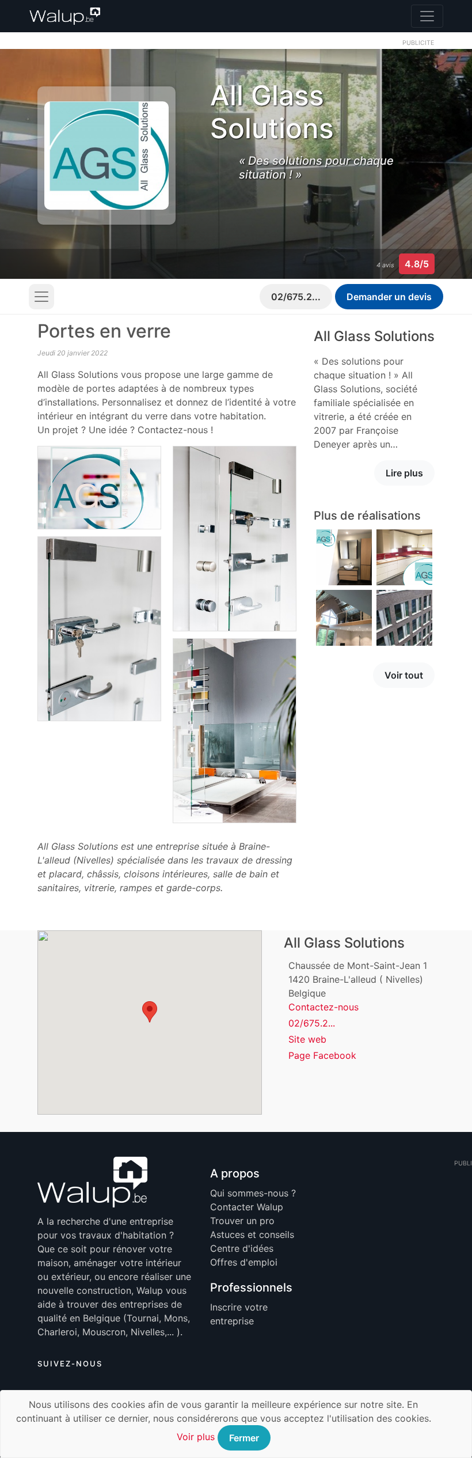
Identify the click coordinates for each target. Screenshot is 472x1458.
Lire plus (404, 473)
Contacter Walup (246, 1207)
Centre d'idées (241, 1248)
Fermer (244, 1438)
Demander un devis (389, 296)
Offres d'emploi (243, 1262)
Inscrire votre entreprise (239, 1314)
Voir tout (404, 675)
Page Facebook (322, 1055)
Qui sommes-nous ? (253, 1193)
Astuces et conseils (252, 1234)
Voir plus (196, 1436)
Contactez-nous (323, 1007)
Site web (307, 1039)
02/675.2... (296, 296)
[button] (150, 1012)
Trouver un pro (242, 1220)
